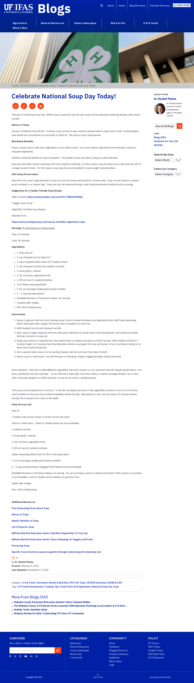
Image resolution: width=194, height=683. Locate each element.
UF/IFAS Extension (97, 582)
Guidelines (114, 657)
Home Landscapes (79, 650)
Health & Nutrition (58, 582)
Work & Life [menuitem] (118, 23)
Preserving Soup (20, 545)
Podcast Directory (160, 5)
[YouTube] (26, 656)
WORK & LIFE (115, 582)
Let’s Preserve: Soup (23, 527)
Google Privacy (155, 650)
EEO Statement (156, 657)
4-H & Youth (28, 582)
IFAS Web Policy (156, 654)
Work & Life (76, 654)
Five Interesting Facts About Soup (30, 508)
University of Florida (158, 677)
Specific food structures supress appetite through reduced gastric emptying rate (56, 551)
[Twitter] (15, 656)
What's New (115, 661)
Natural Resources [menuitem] (52, 23)
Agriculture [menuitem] (20, 23)
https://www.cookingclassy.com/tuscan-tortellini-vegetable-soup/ (48, 221)
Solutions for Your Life (166, 141)
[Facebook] (10, 656)
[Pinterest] (20, 656)
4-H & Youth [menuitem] (150, 23)
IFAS (169, 677)
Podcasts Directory (119, 654)
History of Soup (20, 514)
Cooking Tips (52, 586)
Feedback (114, 646)
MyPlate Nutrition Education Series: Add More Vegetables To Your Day (50, 533)
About (111, 5)
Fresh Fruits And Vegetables (75, 586)
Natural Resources (79, 646)
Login (111, 664)
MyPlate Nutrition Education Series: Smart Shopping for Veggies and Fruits (52, 539)
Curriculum (42, 582)
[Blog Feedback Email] (31, 656)
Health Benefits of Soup (25, 520)
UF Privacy (153, 643)
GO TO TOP (98, 677)
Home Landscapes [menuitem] (85, 23)
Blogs (54, 8)
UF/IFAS (158, 145)
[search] (179, 126)
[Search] (101, 6)
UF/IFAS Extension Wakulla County (38, 85)
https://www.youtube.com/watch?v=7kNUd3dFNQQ (55, 196)
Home (122, 5)
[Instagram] (36, 656)
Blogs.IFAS (160, 137)
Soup (116, 586)
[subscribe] (58, 650)
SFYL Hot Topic (77, 582)
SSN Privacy (154, 646)
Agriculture (75, 643)
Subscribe (183, 5)
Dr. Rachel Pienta (165, 99)
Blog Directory (137, 5)
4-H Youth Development (31, 586)
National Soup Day (102, 586)
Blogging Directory (118, 650)
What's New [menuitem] (20, 28)
